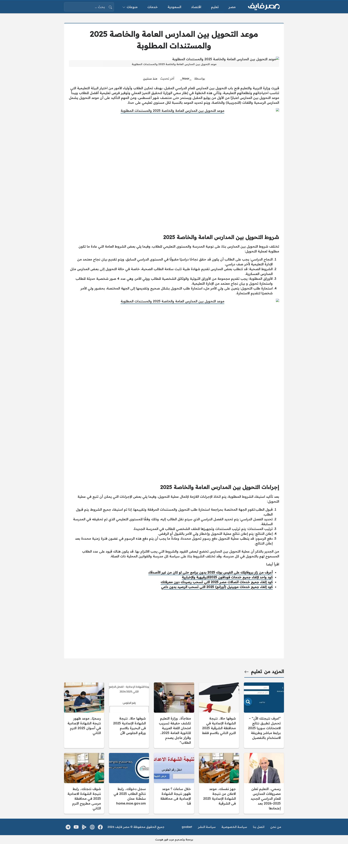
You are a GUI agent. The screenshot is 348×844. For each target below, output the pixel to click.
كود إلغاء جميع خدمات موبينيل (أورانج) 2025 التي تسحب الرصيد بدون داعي (217, 587)
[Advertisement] (174, 448)
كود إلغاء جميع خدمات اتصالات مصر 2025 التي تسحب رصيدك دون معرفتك (217, 582)
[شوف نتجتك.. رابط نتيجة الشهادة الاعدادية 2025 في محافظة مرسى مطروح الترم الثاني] (84, 783)
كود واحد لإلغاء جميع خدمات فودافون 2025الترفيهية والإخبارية (227, 577)
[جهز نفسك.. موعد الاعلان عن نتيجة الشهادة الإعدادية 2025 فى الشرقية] (219, 783)
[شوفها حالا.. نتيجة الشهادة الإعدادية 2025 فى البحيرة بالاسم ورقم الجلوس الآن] (129, 715)
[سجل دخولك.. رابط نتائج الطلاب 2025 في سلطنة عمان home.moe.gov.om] (129, 783)
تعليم (256, 671)
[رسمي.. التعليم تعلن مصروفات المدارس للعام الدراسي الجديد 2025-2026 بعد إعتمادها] (264, 783)
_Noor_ (186, 78)
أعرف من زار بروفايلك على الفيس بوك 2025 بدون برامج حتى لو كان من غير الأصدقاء (210, 572)
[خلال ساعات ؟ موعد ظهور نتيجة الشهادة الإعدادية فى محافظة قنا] (174, 783)
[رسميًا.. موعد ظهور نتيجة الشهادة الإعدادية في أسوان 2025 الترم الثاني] (84, 715)
